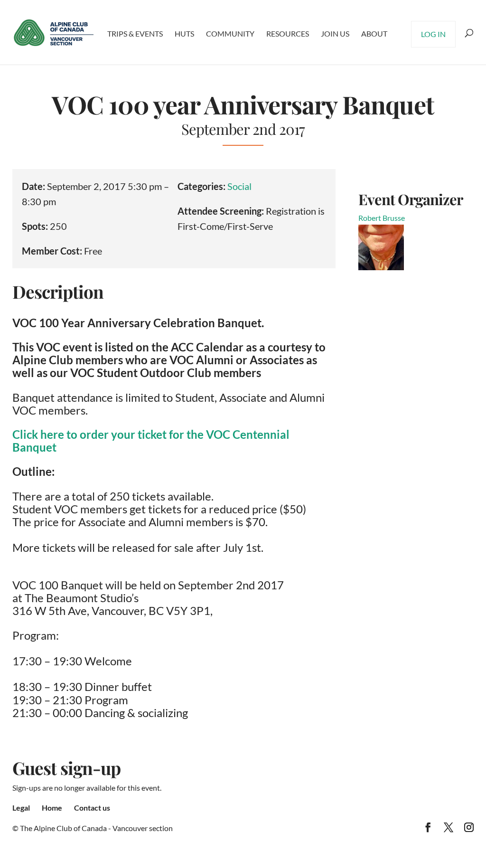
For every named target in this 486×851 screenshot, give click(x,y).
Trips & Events (135, 33)
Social (239, 186)
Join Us (335, 33)
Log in (433, 33)
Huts (184, 33)
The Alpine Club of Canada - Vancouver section (96, 827)
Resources (287, 33)
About (374, 33)
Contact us (92, 807)
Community (230, 33)
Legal (21, 807)
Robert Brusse (381, 217)
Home (52, 807)
